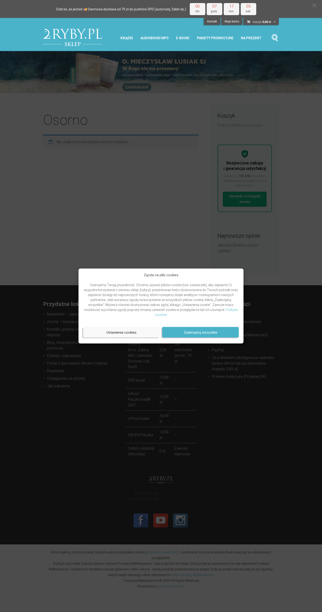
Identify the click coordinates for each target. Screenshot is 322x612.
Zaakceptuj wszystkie (200, 332)
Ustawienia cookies (121, 332)
